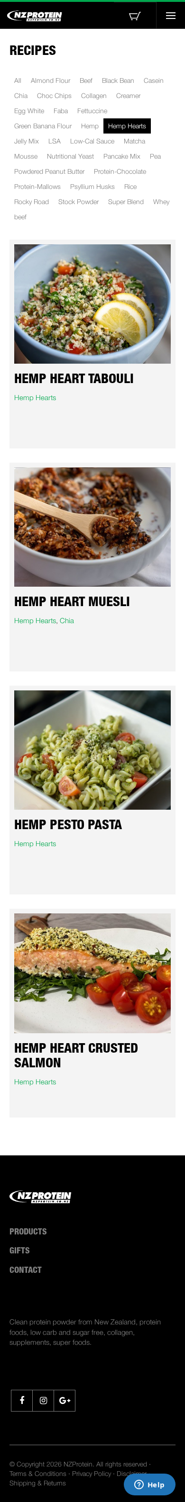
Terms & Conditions (37, 1473)
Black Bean (118, 80)
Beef (86, 80)
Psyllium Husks (92, 186)
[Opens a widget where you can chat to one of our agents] (149, 1485)
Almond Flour (50, 80)
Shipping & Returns (37, 1483)
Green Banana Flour (43, 126)
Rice (130, 186)
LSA (54, 141)
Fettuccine (92, 111)
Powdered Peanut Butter (49, 171)
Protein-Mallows (37, 186)
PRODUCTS (28, 1232)
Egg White (29, 111)
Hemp (90, 126)
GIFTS (19, 1251)
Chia (21, 95)
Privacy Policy (91, 1473)
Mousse (25, 156)
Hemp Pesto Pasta (68, 826)
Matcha (134, 141)
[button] (135, 15)
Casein (154, 80)
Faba (61, 111)
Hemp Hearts (127, 126)
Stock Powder (78, 201)
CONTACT (25, 1271)
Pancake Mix (121, 156)
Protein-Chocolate (120, 171)
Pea (155, 156)
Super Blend (126, 201)
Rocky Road (31, 201)
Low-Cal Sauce (92, 141)
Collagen (94, 95)
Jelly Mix (26, 141)
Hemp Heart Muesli (72, 603)
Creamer (128, 95)
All (17, 80)
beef (20, 217)
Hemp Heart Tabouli (74, 380)
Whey (161, 201)
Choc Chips (54, 95)
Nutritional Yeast (70, 156)
